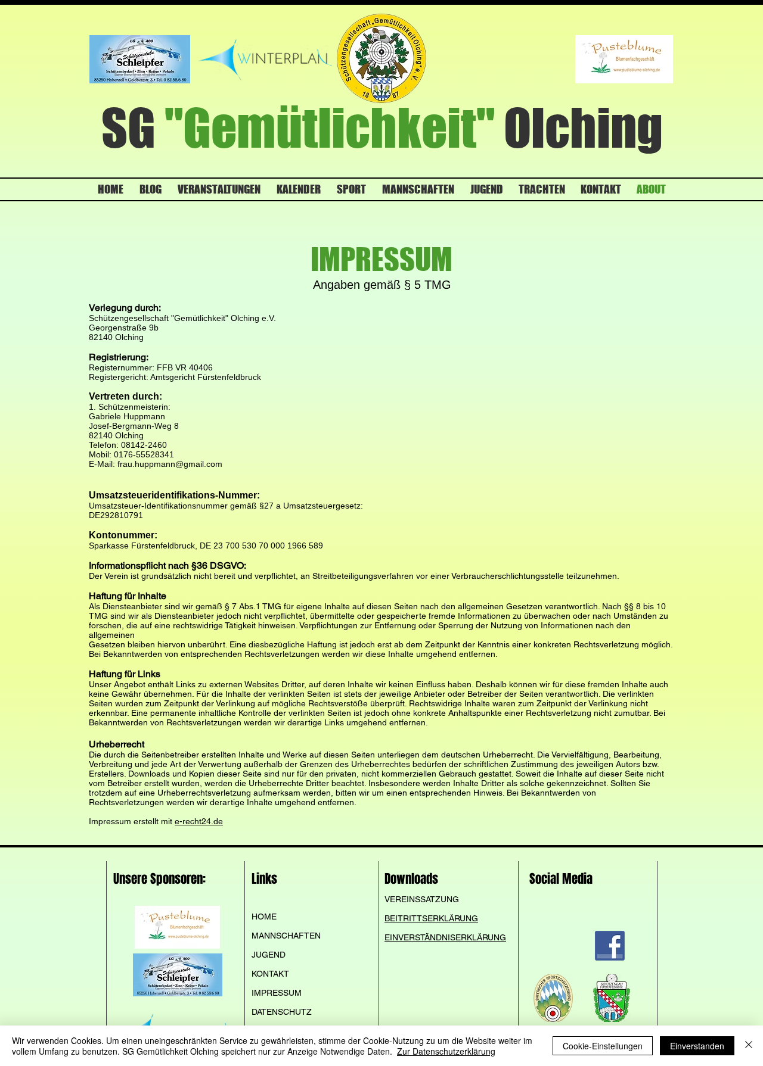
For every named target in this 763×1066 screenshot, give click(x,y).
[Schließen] (749, 1045)
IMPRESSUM (277, 993)
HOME (264, 916)
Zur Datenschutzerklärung (446, 1051)
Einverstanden (697, 1046)
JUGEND (269, 954)
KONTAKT (270, 973)
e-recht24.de (199, 821)
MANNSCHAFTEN (286, 935)
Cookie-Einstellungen (603, 1046)
